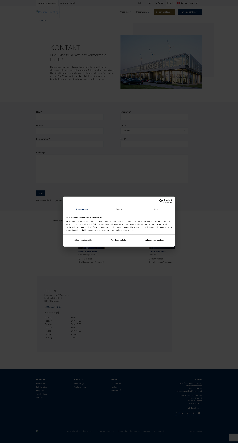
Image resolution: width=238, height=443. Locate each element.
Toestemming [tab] (82, 209)
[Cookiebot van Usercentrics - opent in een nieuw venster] (161, 201)
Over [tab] (156, 209)
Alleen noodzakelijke (83, 240)
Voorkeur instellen (119, 240)
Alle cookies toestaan (154, 240)
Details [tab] (119, 209)
